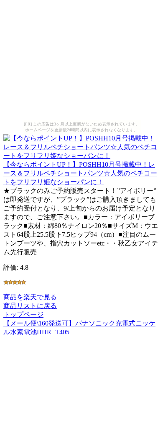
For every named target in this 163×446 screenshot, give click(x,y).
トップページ (23, 314)
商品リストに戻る (30, 305)
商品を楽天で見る (30, 297)
